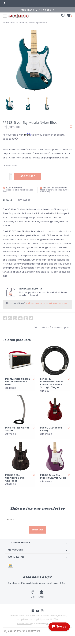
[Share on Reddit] (20, 318)
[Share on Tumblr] (26, 318)
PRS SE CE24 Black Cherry (51, 429)
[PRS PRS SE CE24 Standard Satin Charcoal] (20, 456)
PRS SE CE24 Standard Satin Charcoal (15, 478)
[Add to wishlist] (71, 127)
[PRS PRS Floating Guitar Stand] (20, 409)
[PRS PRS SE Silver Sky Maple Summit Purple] (55, 456)
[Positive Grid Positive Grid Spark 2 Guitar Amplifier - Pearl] (20, 360)
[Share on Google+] (10, 318)
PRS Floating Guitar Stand (17, 429)
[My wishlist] (63, 16)
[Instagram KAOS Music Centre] (42, 610)
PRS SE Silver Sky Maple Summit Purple (53, 476)
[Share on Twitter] (31, 318)
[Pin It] (15, 318)
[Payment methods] (11, 565)
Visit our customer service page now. (46, 303)
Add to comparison (61, 327)
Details (7, 199)
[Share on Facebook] (5, 318)
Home (6, 22)
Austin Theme (24, 623)
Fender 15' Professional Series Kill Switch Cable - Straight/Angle (51, 383)
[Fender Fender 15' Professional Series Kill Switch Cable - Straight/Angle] (55, 360)
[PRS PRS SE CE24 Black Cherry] (55, 409)
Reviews (24, 199)
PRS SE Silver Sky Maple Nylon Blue (29, 22)
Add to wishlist (41, 327)
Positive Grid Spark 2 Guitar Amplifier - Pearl (17, 382)
